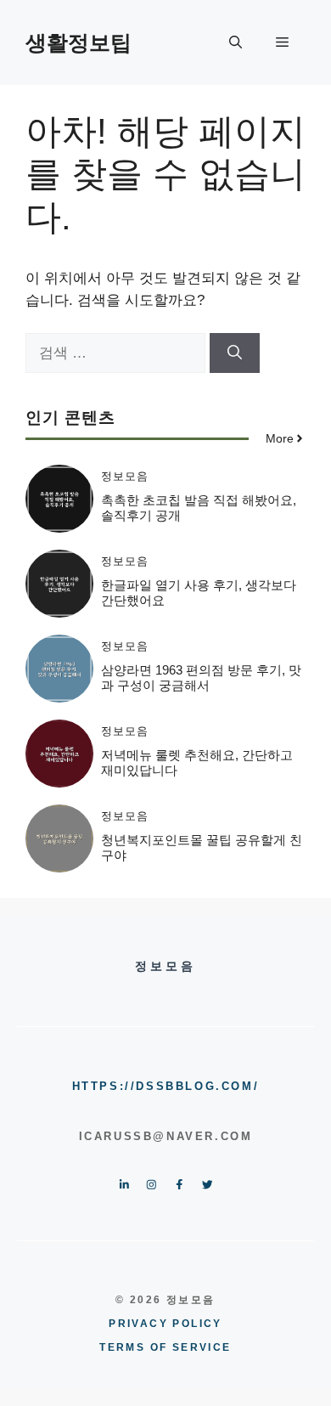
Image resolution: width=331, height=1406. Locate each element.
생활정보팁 (78, 42)
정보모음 (125, 476)
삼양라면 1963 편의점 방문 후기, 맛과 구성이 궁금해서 (201, 677)
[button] (235, 42)
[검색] (235, 353)
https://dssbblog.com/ (166, 1086)
